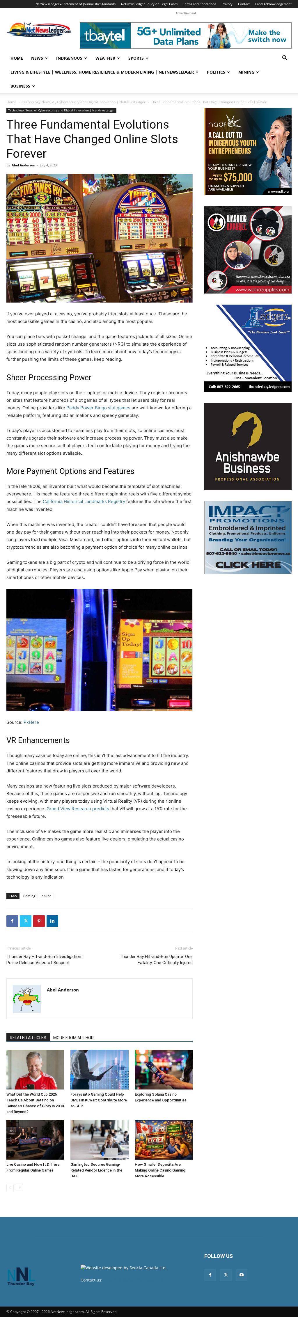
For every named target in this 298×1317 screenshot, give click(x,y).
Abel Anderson (23, 165)
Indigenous (69, 58)
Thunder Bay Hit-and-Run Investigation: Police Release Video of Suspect (44, 959)
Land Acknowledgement (273, 4)
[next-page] (19, 1187)
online (46, 896)
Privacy (227, 4)
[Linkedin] (52, 921)
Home (16, 58)
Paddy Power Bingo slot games (98, 407)
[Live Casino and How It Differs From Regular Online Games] (35, 1140)
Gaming (29, 896)
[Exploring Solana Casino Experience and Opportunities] (164, 1069)
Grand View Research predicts (78, 808)
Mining (246, 72)
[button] (285, 58)
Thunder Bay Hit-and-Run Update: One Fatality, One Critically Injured (156, 959)
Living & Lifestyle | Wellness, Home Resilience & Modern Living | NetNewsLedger (102, 72)
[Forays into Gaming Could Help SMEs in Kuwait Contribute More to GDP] (99, 1069)
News (37, 58)
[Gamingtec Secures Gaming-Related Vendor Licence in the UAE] (99, 1140)
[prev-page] (10, 1187)
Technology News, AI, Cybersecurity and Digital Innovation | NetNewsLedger (84, 101)
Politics (216, 72)
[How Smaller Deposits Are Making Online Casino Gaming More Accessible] (164, 1140)
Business (20, 86)
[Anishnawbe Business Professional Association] (248, 446)
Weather (105, 58)
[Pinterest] (39, 921)
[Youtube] (241, 1275)
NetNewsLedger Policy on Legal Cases (149, 4)
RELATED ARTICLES (28, 1037)
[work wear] (248, 250)
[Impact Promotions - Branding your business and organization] (248, 537)
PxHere (31, 722)
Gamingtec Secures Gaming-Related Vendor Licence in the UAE (96, 1170)
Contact (244, 4)
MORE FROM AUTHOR (73, 1037)
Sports (136, 58)
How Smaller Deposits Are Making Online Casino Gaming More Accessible (160, 1170)
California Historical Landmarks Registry (84, 501)
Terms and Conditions (199, 4)
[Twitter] (25, 921)
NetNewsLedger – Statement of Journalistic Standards (76, 4)
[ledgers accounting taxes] (248, 348)
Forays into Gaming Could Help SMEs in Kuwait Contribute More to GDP (98, 1100)
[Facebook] (12, 921)
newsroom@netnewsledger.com (135, 1280)
